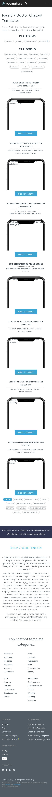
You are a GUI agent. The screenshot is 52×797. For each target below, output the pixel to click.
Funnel (33, 450)
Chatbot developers (10, 735)
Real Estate (23, 54)
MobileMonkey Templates (38, 735)
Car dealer (32, 657)
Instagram (26, 450)
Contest (13, 329)
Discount (30, 329)
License (17, 780)
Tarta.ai (7, 784)
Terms (4, 780)
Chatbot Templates (36, 724)
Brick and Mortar (27, 71)
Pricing (4, 750)
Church (31, 689)
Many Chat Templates (37, 728)
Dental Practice (25, 392)
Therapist (29, 331)
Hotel (6, 678)
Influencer (42, 63)
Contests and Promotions (26, 58)
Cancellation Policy (27, 780)
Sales (25, 67)
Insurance (10, 58)
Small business (34, 682)
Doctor (25, 90)
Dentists (37, 389)
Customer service (35, 685)
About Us (5, 724)
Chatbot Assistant (17, 389)
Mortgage (44, 54)
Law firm (7, 685)
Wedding (31, 693)
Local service (9, 689)
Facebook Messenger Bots (39, 739)
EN (4, 759)
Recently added (10, 54)
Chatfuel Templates (36, 732)
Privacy (10, 780)
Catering (31, 696)
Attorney (7, 682)
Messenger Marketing (38, 508)
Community (6, 732)
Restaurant (34, 54)
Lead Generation (38, 67)
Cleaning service (10, 693)
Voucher (21, 331)
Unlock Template (26, 133)
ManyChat (9, 41)
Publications (14, 67)
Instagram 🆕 (43, 41)
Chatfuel (19, 41)
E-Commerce (42, 58)
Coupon (38, 329)
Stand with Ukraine (9, 739)
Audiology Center (29, 153)
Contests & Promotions (25, 452)
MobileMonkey (31, 41)
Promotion (21, 329)
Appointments (27, 151)
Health (38, 214)
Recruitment (33, 678)
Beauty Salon (34, 90)
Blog (4, 728)
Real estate (8, 657)
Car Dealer (32, 63)
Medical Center (25, 93)
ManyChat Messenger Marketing (22, 214)
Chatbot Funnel (38, 268)
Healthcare (11, 63)
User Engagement (14, 151)
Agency (31, 672)
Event (22, 63)
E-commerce (9, 672)
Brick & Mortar (34, 668)
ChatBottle (17, 784)
